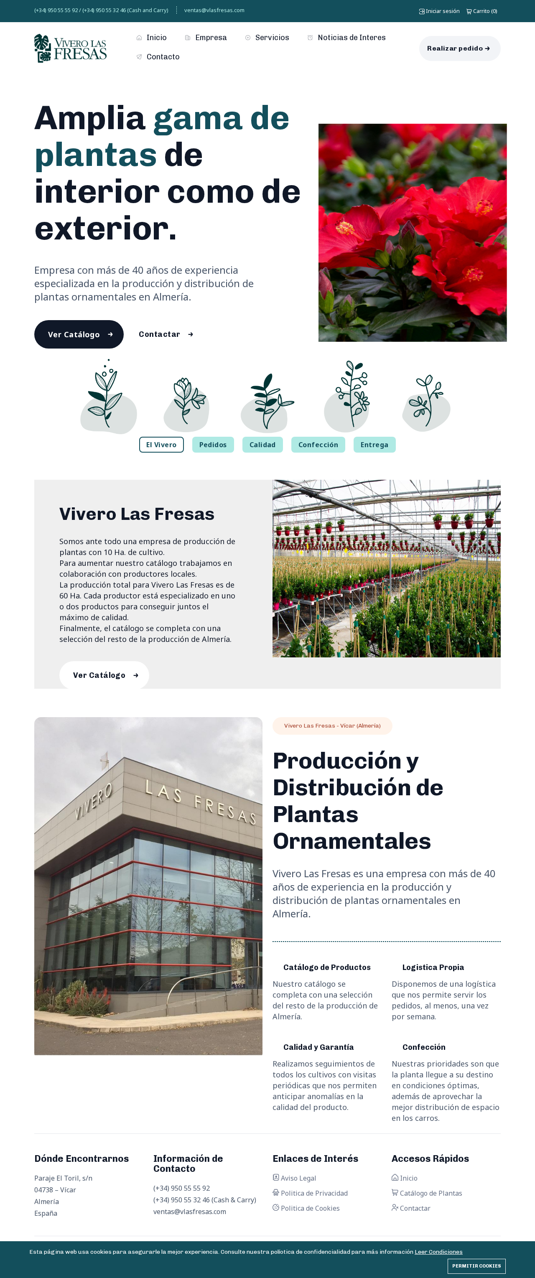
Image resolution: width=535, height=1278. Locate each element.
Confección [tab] (318, 444)
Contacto (162, 56)
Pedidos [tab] (213, 444)
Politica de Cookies (309, 1208)
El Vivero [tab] (161, 444)
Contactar (159, 334)
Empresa (210, 37)
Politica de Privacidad (313, 1193)
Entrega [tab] (374, 444)
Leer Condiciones (439, 1251)
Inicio (156, 37)
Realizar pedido (455, 48)
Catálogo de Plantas (430, 1193)
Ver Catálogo (74, 334)
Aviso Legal (297, 1178)
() (485, 11)
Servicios (271, 37)
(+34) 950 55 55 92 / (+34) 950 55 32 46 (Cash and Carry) (101, 10)
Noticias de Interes (351, 37)
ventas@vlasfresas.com (214, 10)
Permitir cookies (476, 1266)
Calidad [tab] (263, 444)
